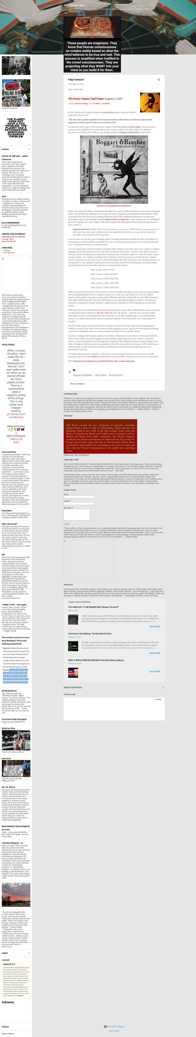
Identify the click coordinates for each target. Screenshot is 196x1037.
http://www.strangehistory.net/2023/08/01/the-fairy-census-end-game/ (104, 361)
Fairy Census (100, 375)
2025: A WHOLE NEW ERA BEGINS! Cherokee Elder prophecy (96, 660)
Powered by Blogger (115, 1026)
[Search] (163, 6)
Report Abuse (8, 1033)
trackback (106, 103)
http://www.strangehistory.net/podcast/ (114, 206)
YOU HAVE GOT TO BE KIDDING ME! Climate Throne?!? (93, 607)
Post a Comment (77, 384)
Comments (10, 252)
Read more (154, 627)
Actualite (96, 103)
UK (98, 313)
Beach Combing (81, 103)
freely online (135, 127)
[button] (158, 80)
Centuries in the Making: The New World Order (89, 633)
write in (94, 357)
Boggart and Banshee (130, 132)
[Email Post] (74, 371)
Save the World (8, 241)
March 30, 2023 (17, 440)
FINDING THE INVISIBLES (13, 237)
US (102, 313)
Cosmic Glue (77, 5)
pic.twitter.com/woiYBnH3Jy (16, 416)
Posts (7, 250)
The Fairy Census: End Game (86, 98)
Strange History (116, 375)
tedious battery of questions (117, 219)
